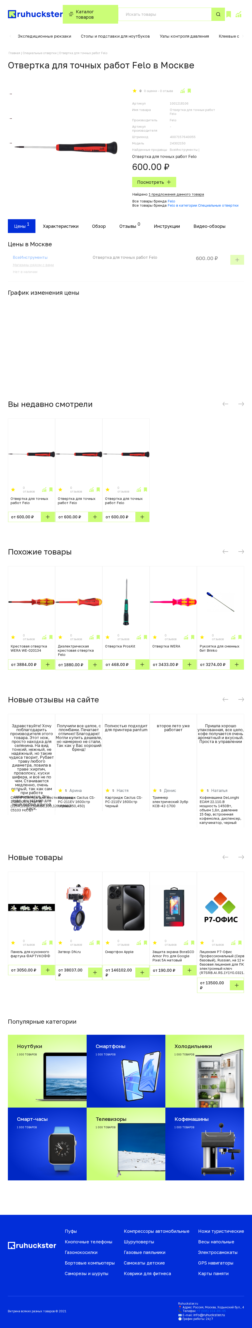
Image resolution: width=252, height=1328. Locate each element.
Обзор (99, 226)
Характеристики (61, 226)
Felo (171, 201)
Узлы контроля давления (184, 36)
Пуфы (71, 1231)
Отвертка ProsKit (120, 646)
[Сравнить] (182, 90)
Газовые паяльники (144, 1252)
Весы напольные (216, 1241)
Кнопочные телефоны (88, 1241)
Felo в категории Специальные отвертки (203, 205)
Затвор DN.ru (69, 952)
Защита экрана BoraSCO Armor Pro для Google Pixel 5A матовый (173, 956)
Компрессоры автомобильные (156, 1231)
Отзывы (127, 226)
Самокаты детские (144, 1263)
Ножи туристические (221, 1231)
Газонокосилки (81, 1252)
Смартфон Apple (119, 952)
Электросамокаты (218, 1252)
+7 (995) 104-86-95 (211, 1311)
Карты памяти (213, 1273)
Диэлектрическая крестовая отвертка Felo (76, 650)
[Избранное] (228, 14)
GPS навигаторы (216, 1263)
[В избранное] (189, 90)
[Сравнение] (238, 14)
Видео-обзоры (209, 226)
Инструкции (167, 226)
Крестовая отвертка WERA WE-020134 (29, 648)
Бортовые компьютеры (90, 1263)
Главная (14, 53)
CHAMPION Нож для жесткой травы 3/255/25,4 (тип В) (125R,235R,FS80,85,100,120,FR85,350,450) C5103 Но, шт (48, 803)
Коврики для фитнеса (147, 1273)
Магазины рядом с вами (33, 265)
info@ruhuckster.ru (209, 1315)
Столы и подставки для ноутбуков (115, 36)
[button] (10, 36)
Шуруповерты (139, 1241)
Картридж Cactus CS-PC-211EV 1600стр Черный (76, 801)
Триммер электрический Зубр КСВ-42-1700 (170, 801)
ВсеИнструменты (30, 257)
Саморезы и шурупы (87, 1273)
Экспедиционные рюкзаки (44, 36)
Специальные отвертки (40, 53)
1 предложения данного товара (176, 194)
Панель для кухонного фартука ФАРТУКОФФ (30, 954)
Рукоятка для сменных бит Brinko (219, 648)
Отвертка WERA (166, 646)
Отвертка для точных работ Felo (29, 500)
